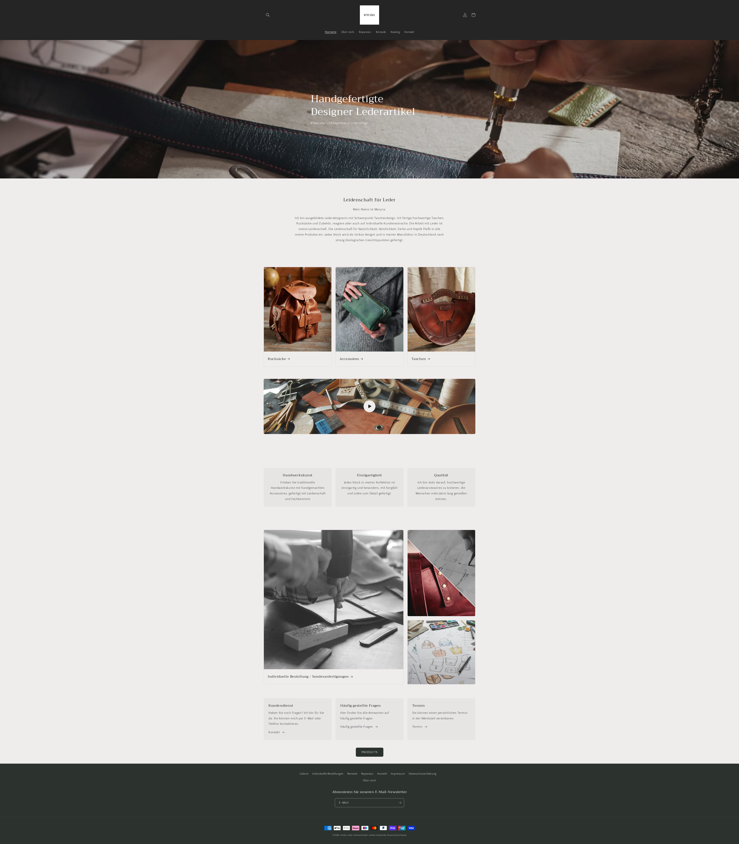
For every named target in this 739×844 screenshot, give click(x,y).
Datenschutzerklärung (422, 773)
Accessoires (349, 359)
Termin (417, 726)
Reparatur (367, 773)
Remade (352, 773)
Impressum (398, 773)
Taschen (418, 359)
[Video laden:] (369, 406)
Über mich (369, 780)
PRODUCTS (370, 752)
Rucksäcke (277, 359)
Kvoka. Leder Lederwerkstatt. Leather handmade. (363, 835)
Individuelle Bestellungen (328, 773)
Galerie (304, 773)
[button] (268, 15)
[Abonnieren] (399, 802)
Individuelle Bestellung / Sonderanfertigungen (308, 676)
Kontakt (274, 732)
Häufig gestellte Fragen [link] (356, 726)
